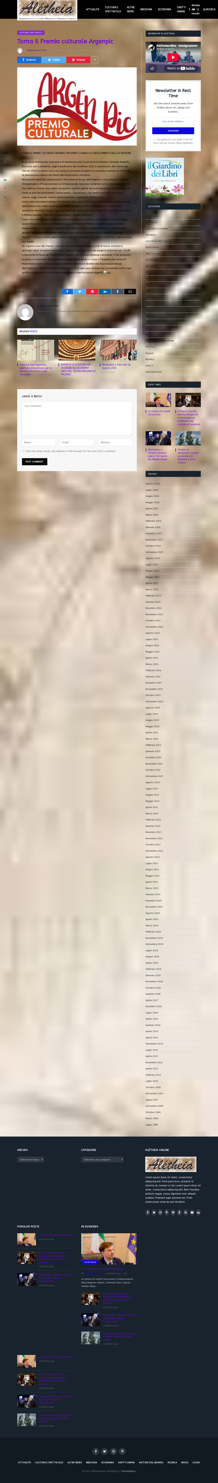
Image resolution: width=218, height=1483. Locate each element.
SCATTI (149, 365)
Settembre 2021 (154, 851)
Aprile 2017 (152, 1000)
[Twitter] (5, 171)
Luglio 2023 (152, 714)
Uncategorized (153, 371)
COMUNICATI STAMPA (157, 228)
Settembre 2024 (154, 627)
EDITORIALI (151, 266)
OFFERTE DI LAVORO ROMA (160, 340)
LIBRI (148, 303)
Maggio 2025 (153, 577)
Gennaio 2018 (153, 994)
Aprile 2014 (152, 1037)
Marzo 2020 (152, 925)
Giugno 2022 (152, 795)
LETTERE (150, 297)
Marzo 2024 (152, 664)
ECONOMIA (164, 9)
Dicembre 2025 (154, 533)
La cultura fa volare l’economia (159, 413)
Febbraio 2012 (153, 1075)
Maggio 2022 (153, 801)
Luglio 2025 (152, 564)
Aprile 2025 (152, 583)
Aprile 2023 (152, 732)
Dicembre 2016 (154, 1006)
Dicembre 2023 (154, 682)
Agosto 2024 (153, 633)
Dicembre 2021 (154, 832)
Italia (148, 291)
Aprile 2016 (152, 1019)
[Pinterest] (5, 188)
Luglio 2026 (152, 490)
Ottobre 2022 (153, 770)
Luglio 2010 (152, 1081)
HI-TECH (150, 272)
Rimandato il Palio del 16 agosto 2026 (116, 366)
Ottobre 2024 (153, 620)
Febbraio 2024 (153, 670)
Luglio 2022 (152, 788)
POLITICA (150, 347)
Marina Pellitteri (36, 50)
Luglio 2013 (152, 1050)
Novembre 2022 (154, 763)
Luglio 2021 (152, 863)
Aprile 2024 (152, 658)
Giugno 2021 (152, 869)
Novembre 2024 (154, 614)
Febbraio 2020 (153, 931)
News (149, 328)
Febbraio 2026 (153, 521)
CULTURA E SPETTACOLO (113, 9)
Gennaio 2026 (153, 527)
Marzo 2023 (152, 739)
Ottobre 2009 (153, 1087)
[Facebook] (5, 162)
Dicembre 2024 (154, 608)
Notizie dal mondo (196, 9)
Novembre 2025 (154, 539)
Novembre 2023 (154, 689)
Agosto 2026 (153, 483)
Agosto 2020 (153, 913)
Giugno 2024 (152, 645)
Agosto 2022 (153, 782)
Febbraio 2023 (153, 745)
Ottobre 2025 (153, 546)
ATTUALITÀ (92, 9)
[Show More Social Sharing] (94, 60)
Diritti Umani (152, 247)
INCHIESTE (151, 284)
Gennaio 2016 (153, 1025)
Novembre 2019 (154, 938)
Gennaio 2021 (153, 894)
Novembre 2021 (154, 838)
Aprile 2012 (152, 1068)
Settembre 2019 (154, 944)
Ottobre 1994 (153, 1112)
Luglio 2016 (152, 1012)
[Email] (5, 197)
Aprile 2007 (152, 1100)
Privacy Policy (175, 143)
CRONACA (151, 235)
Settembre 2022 (154, 776)
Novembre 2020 (154, 907)
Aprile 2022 (152, 807)
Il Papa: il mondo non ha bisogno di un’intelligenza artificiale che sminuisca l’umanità (189, 418)
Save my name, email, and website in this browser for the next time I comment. (71, 451)
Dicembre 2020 (154, 900)
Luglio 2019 (152, 950)
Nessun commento (80, 50)
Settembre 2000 (154, 1106)
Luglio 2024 (152, 639)
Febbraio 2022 (153, 819)
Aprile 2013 (152, 1056)
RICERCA (150, 359)
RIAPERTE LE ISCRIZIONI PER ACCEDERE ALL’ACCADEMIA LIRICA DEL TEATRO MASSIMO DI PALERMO (78, 369)
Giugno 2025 (152, 570)
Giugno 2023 (152, 720)
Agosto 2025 (153, 558)
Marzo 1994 (152, 1118)
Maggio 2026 (153, 502)
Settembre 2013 (154, 1043)
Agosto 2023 (153, 707)
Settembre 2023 (154, 701)
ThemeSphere (128, 1471)
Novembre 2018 (154, 981)
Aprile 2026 (152, 508)
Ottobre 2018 (153, 988)
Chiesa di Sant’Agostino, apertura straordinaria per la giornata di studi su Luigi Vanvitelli (36, 369)
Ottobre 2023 (153, 695)
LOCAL (149, 309)
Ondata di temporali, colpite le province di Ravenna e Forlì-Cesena (188, 456)
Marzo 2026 (152, 515)
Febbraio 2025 (153, 595)
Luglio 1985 (152, 1124)
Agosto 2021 (153, 857)
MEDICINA (146, 9)
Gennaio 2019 (153, 975)
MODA (149, 322)
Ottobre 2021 (153, 844)
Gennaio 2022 (153, 826)
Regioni (149, 353)
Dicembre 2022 (154, 757)
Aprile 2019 (152, 963)
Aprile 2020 (152, 919)
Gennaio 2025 (153, 602)
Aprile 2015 (152, 1031)
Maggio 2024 (153, 651)
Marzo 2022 (152, 813)
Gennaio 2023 (153, 751)
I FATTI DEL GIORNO (156, 278)
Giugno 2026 (152, 496)
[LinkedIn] (5, 179)
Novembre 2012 (154, 1062)
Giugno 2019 (152, 956)
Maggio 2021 (153, 875)
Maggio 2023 (153, 726)
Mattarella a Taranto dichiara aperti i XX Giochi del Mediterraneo (157, 454)
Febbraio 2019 (153, 969)
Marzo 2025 (152, 589)
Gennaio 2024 (153, 676)
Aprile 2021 (152, 882)
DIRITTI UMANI (181, 9)
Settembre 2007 (154, 1093)
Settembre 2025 (154, 552)
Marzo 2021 (152, 888)
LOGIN (196, 1462)
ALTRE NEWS (131, 9)
